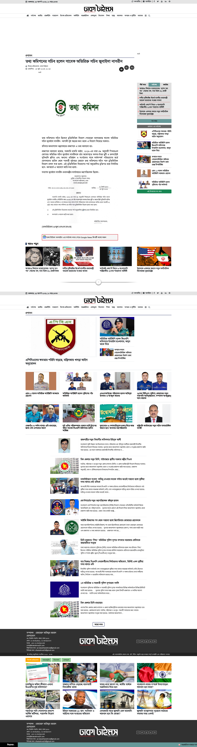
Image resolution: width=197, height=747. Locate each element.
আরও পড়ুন (33, 243)
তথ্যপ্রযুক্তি (46, 660)
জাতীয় (40, 15)
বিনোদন (101, 15)
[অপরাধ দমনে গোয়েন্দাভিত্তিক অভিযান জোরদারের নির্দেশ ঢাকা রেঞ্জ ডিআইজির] (144, 159)
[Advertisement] (98, 36)
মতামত (140, 15)
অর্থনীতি (76, 15)
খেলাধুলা (93, 15)
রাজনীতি (47, 15)
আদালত (120, 15)
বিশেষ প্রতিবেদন (66, 15)
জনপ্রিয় (165, 84)
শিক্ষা (108, 15)
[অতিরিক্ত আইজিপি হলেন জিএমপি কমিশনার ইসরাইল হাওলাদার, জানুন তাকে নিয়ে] (144, 145)
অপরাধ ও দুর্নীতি (130, 15)
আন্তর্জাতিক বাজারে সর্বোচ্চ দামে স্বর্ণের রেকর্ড (179, 744)
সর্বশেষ (33, 15)
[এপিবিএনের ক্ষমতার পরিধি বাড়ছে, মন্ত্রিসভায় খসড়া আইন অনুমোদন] (144, 134)
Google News (86, 237)
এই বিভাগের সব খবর (154, 191)
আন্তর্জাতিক (85, 15)
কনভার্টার (137, 1)
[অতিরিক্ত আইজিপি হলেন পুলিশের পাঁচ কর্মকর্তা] (144, 184)
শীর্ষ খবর (143, 84)
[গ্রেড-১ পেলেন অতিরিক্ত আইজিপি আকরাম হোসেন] (144, 173)
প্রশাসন (29, 55)
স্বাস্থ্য (113, 15)
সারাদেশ (55, 15)
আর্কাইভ (148, 1)
